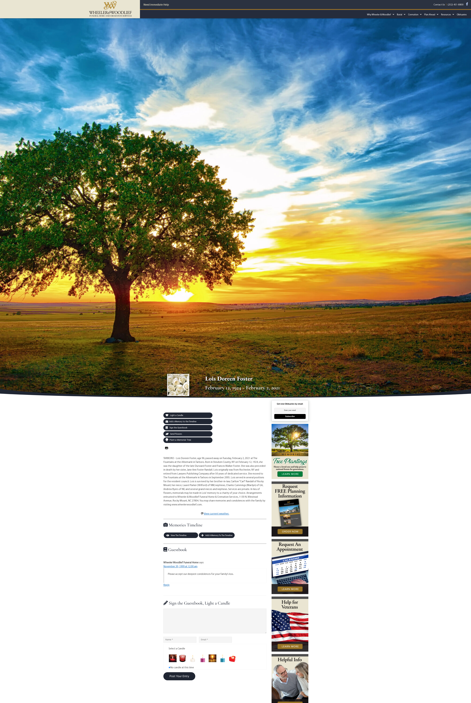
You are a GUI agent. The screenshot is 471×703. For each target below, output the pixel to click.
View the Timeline (178, 535)
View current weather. (216, 513)
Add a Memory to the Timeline (182, 421)
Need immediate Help (156, 4)
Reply (166, 584)
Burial (399, 14)
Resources (446, 14)
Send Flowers (176, 434)
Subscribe (290, 416)
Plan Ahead (429, 14)
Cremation (413, 14)
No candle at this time (182, 667)
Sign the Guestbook (178, 427)
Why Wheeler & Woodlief (379, 14)
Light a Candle (176, 415)
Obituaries (462, 14)
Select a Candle (177, 648)
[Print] (166, 448)
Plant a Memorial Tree (180, 440)
